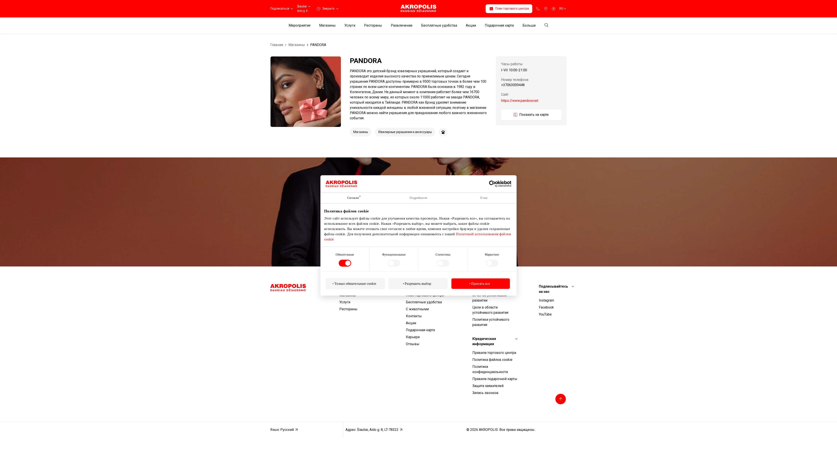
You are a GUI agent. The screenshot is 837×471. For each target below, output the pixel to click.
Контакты (414, 316)
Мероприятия (299, 25)
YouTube (545, 314)
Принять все (480, 283)
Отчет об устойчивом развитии (489, 297)
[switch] (394, 263)
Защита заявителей (488, 386)
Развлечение (401, 25)
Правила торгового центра (494, 353)
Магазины (327, 25)
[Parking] (546, 9)
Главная (276, 45)
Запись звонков (485, 393)
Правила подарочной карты (494, 379)
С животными (417, 309)
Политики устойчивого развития (490, 322)
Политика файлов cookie (492, 360)
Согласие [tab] (353, 198)
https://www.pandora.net (519, 101)
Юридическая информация (484, 341)
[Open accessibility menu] (553, 9)
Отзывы (412, 344)
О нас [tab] (484, 198)
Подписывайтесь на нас (553, 289)
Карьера (413, 337)
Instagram (546, 300)
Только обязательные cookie (355, 283)
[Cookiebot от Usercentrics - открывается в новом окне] (495, 184)
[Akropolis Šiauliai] (418, 9)
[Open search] (546, 25)
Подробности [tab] (418, 198)
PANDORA (318, 45)
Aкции (471, 25)
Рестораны (373, 25)
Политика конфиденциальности (490, 369)
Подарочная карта (499, 25)
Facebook (546, 307)
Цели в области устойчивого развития (490, 310)
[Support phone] (538, 9)
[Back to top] (560, 399)
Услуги (349, 25)
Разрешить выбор (418, 283)
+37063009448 (513, 85)
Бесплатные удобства (439, 25)
